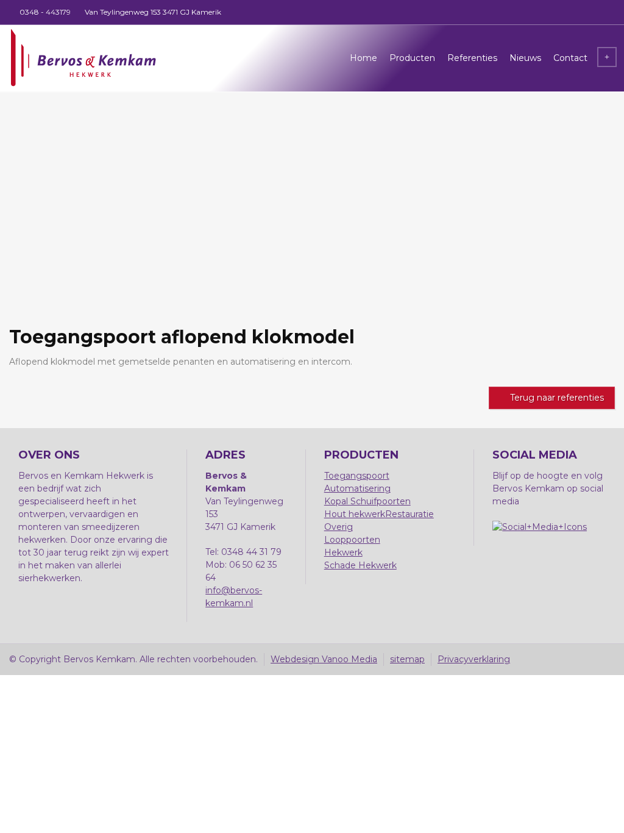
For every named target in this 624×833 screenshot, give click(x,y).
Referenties (472, 57)
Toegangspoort (356, 475)
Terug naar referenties (557, 397)
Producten (412, 57)
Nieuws (525, 57)
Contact (570, 57)
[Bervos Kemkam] (83, 57)
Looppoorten (352, 539)
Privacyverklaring (474, 659)
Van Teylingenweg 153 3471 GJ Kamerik (153, 11)
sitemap (407, 659)
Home (363, 57)
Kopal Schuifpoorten (367, 501)
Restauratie (409, 514)
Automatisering (357, 488)
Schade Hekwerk (360, 565)
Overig (338, 526)
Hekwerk (343, 552)
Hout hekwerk (354, 514)
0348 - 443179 (45, 11)
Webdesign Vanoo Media (324, 659)
